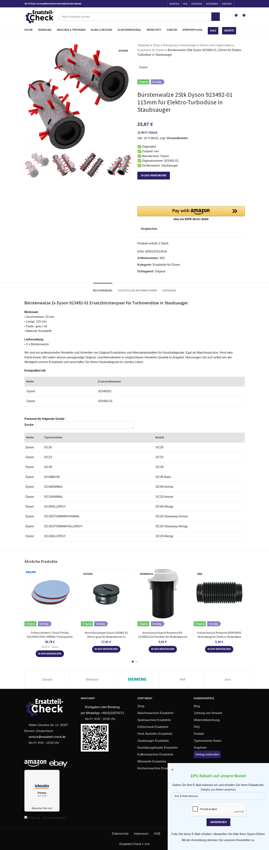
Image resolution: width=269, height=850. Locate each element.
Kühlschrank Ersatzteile (152, 726)
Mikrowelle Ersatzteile (151, 761)
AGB (157, 833)
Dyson (143, 67)
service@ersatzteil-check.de (47, 736)
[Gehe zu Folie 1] (133, 662)
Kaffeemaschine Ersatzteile (155, 754)
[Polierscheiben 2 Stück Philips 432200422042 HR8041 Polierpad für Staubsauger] (49, 593)
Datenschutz (120, 833)
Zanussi (47, 679)
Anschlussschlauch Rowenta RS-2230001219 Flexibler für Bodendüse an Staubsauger (162, 637)
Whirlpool (92, 679)
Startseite (143, 45)
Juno (227, 679)
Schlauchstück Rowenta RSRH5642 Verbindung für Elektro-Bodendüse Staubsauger (219, 637)
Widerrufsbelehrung (207, 720)
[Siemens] (137, 679)
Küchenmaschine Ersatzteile (156, 768)
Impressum (141, 833)
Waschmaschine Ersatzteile (155, 713)
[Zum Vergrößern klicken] (31, 143)
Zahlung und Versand (208, 713)
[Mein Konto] (227, 16)
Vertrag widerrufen (207, 754)
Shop (156, 45)
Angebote (200, 747)
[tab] (102, 288)
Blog (197, 706)
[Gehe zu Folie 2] (136, 662)
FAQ (197, 726)
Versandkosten (177, 138)
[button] (29, 165)
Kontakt (199, 733)
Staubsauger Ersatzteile (153, 740)
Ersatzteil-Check (130, 844)
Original (160, 271)
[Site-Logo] (39, 16)
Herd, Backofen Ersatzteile (154, 733)
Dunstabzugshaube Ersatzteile (157, 747)
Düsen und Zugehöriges (216, 45)
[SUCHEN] (215, 16)
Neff (182, 679)
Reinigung (170, 45)
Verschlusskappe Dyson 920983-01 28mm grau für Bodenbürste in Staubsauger (106, 637)
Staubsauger (188, 45)
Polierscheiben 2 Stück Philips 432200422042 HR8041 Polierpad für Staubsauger (50, 637)
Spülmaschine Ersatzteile (154, 720)
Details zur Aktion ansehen (218, 789)
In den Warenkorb (153, 175)
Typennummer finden (207, 740)
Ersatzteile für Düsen (151, 50)
